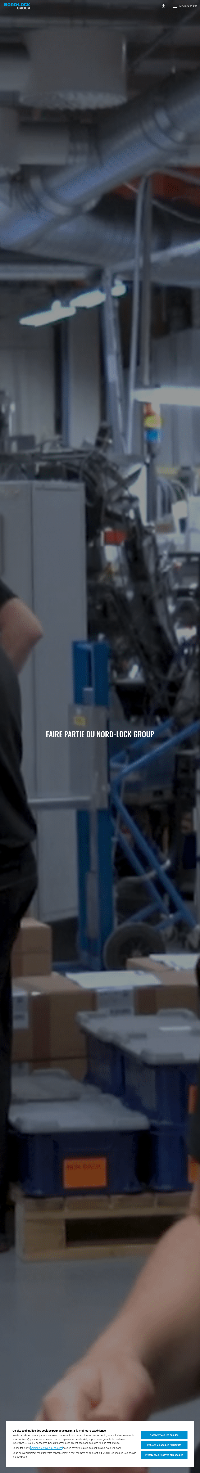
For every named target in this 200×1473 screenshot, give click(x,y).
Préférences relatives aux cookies (164, 1454)
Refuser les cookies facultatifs (164, 1445)
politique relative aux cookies (46, 1447)
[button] (163, 6)
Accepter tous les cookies (164, 1435)
